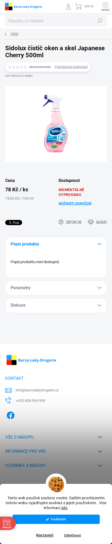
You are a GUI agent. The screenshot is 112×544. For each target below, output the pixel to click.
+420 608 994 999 (30, 400)
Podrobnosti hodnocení (71, 67)
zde (64, 508)
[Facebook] (9, 414)
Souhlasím (58, 519)
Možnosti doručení (75, 203)
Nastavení (44, 535)
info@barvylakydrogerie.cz (37, 390)
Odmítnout (72, 535)
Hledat (100, 21)
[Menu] (105, 6)
